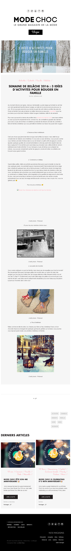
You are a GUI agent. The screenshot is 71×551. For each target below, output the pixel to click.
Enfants (31, 80)
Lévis (49, 540)
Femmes (9, 524)
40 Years (42, 469)
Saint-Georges (60, 542)
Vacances (55, 426)
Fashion (56, 474)
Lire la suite (10, 497)
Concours (19, 471)
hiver (53, 422)
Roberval (44, 540)
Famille (39, 80)
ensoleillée (52, 111)
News (63, 474)
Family (62, 471)
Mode (19, 474)
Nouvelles (21, 527)
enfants (54, 418)
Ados (23, 524)
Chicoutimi (43, 537)
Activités (22, 80)
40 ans (10, 471)
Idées (59, 422)
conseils (64, 413)
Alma (56, 537)
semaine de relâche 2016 (44, 117)
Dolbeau (61, 537)
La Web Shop (20, 543)
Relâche (47, 80)
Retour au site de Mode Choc (15, 522)
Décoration (12, 527)
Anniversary (52, 469)
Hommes (16, 524)
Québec (55, 540)
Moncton (61, 540)
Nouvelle (27, 474)
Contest (62, 469)
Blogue (35, 32)
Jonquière (50, 537)
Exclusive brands (51, 471)
